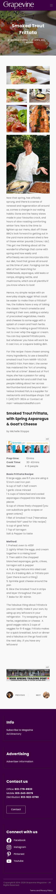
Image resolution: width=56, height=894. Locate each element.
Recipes (29, 42)
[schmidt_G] (28, 446)
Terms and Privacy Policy (41, 890)
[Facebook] (16, 840)
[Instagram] (16, 847)
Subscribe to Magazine (19, 730)
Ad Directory (13, 734)
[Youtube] (14, 861)
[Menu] (51, 5)
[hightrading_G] (28, 675)
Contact (16, 809)
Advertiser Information (19, 761)
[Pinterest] (15, 854)
